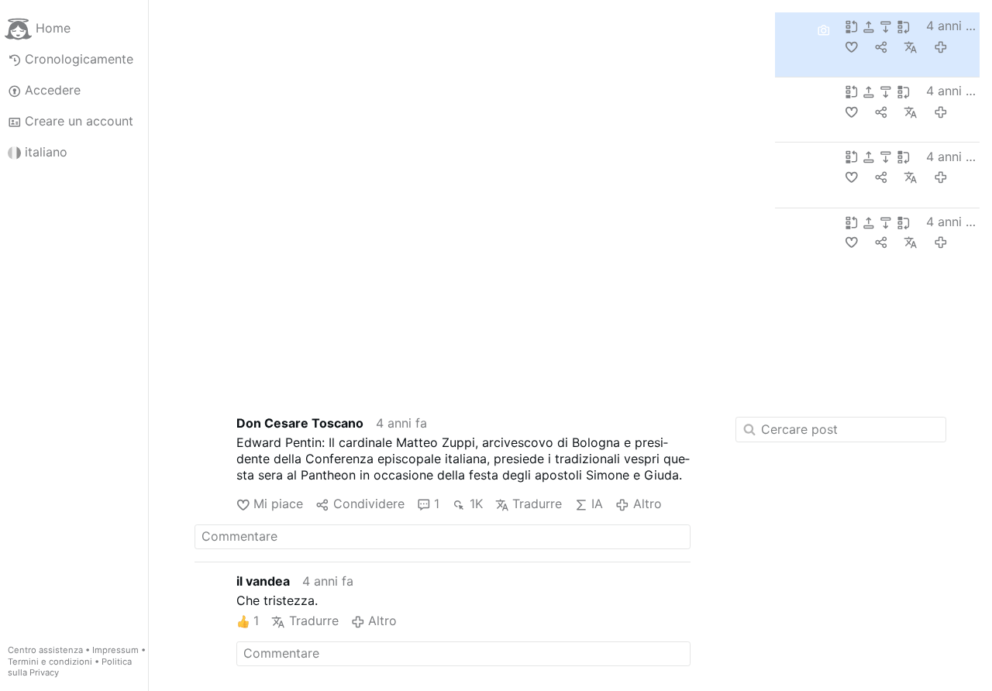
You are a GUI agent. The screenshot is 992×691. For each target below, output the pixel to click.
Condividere (368, 503)
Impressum (115, 650)
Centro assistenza (45, 650)
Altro (647, 503)
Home (53, 28)
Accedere (53, 90)
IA (597, 503)
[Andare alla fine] (905, 26)
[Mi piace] (853, 46)
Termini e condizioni (50, 661)
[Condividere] (882, 46)
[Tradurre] (912, 46)
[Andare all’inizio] (853, 26)
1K (476, 503)
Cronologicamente (79, 59)
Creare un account (79, 121)
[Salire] (870, 26)
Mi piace (278, 503)
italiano (46, 152)
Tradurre (537, 503)
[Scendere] (887, 26)
